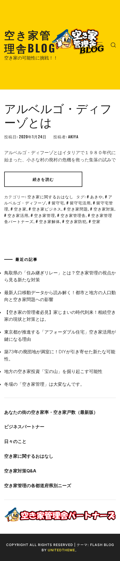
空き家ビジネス (46, 209)
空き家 (20, 209)
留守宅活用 (80, 203)
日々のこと (15, 441)
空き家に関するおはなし (50, 196)
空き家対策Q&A (20, 471)
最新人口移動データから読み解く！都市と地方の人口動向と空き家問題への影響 (60, 296)
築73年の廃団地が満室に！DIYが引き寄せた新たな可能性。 (59, 355)
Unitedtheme (61, 550)
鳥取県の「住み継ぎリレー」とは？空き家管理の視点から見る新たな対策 (60, 276)
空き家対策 (103, 209)
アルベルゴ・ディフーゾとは (58, 114)
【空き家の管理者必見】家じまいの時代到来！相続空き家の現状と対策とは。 (60, 315)
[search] (113, 45)
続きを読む (43, 179)
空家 (96, 221)
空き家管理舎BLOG (30, 41)
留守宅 (58, 203)
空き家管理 (44, 215)
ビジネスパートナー (24, 426)
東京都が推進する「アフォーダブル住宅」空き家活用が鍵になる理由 (60, 335)
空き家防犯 (76, 221)
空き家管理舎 (73, 215)
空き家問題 (77, 209)
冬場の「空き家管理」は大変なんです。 (44, 384)
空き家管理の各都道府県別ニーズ (37, 485)
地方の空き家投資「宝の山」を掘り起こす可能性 (53, 371)
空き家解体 (49, 221)
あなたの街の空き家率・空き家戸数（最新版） (51, 412)
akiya (73, 136)
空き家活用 (18, 215)
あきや (96, 196)
